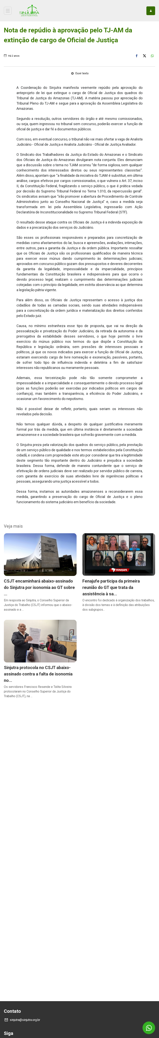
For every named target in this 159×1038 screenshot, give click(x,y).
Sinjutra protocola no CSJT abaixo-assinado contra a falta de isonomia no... (38, 674)
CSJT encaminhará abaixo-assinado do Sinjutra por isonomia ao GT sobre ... (39, 587)
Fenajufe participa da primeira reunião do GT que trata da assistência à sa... (111, 587)
